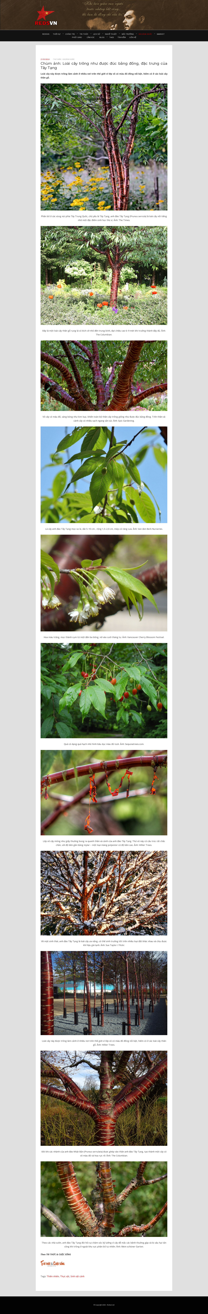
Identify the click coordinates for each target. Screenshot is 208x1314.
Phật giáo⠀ (77, 37)
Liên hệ (132, 37)
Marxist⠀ (161, 34)
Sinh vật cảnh (77, 1276)
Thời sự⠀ (57, 34)
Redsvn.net (110, 1305)
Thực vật (64, 1276)
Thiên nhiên (53, 1276)
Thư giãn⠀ (57, 59)
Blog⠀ (102, 37)
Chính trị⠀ (70, 34)
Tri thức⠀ (85, 34)
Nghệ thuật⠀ (111, 34)
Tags (111, 37)
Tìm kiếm (121, 37)
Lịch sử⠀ (97, 34)
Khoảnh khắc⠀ (146, 34)
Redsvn (45, 34)
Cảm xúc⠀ (91, 37)
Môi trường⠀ (128, 34)
